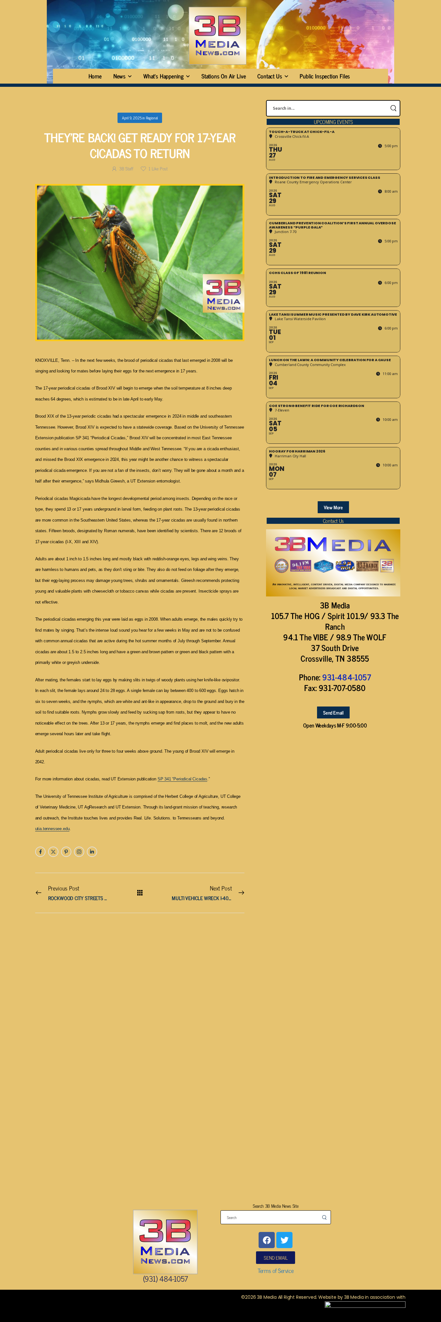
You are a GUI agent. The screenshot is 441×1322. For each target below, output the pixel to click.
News (119, 76)
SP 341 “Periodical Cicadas (182, 779)
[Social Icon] (40, 852)
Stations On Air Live (223, 76)
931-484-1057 (346, 677)
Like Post (158, 168)
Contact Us (269, 76)
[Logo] (217, 35)
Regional (152, 118)
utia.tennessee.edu (52, 828)
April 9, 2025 (132, 118)
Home (95, 76)
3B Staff (126, 168)
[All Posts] (140, 893)
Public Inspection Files (325, 76)
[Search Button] (393, 108)
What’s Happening (163, 76)
